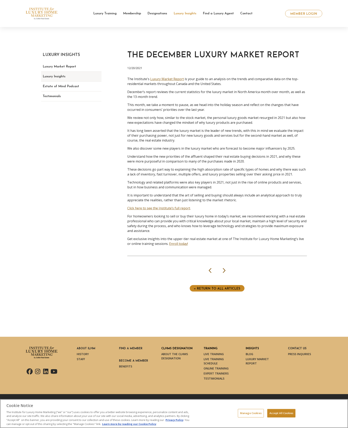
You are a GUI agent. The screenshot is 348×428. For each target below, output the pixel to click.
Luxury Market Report (167, 79)
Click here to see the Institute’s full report (158, 208)
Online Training (216, 368)
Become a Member (133, 360)
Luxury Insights (54, 76)
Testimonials (52, 96)
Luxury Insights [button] (185, 13)
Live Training (214, 354)
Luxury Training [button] (105, 13)
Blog (249, 354)
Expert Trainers (216, 373)
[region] (174, 413)
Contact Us (297, 348)
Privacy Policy (174, 420)
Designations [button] (157, 13)
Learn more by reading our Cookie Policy (129, 424)
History (83, 354)
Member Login (303, 14)
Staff (81, 359)
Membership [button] (132, 13)
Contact (246, 13)
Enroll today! (178, 243)
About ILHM (86, 348)
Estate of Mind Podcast (61, 86)
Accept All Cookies (281, 413)
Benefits (125, 366)
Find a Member (130, 348)
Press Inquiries (299, 354)
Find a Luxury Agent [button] (218, 13)
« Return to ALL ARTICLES (217, 288)
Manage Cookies (251, 413)
